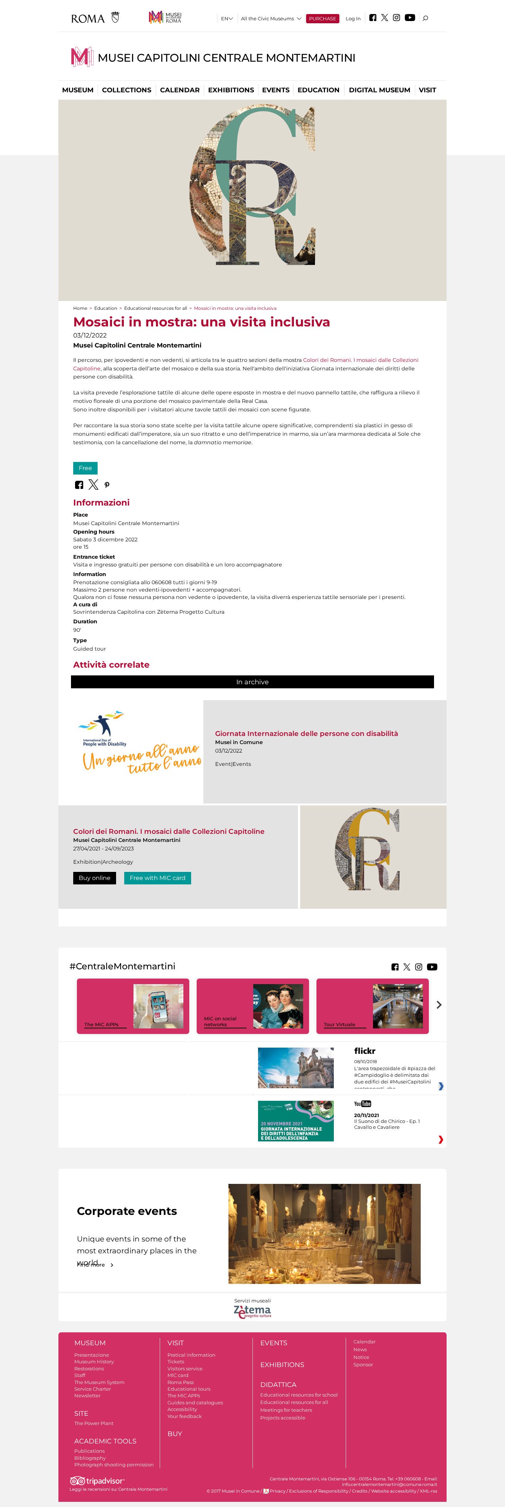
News (360, 1349)
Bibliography (90, 1458)
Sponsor (363, 1364)
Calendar (180, 90)
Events (275, 90)
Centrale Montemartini (142, 1489)
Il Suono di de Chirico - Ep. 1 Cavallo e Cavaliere (387, 1124)
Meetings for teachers (286, 1410)
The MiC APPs (101, 1024)
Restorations (89, 1368)
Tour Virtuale (339, 1024)
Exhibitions (231, 90)
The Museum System (99, 1382)
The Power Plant (93, 1423)
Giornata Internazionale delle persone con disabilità (306, 733)
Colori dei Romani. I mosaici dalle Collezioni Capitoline (169, 831)
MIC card (178, 1375)
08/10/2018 (394, 1075)
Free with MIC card (158, 877)
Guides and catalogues (195, 1402)
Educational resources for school (299, 1395)
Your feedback (184, 1416)
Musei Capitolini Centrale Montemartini (227, 58)
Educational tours (188, 1389)
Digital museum (379, 90)
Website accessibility (393, 1491)
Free (85, 468)
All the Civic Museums (267, 18)
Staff (79, 1375)
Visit (427, 90)
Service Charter (92, 1389)
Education (319, 90)
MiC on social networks (220, 1021)
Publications (89, 1451)
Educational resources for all (155, 308)
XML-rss (428, 1491)
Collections (126, 90)
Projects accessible (282, 1418)
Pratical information (191, 1355)
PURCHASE (322, 18)
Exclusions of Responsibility (318, 1491)
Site (81, 1413)
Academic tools (105, 1441)
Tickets (175, 1361)
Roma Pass (180, 1382)
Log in (353, 18)
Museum (78, 90)
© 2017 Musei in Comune (233, 1491)
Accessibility (182, 1409)
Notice (361, 1357)
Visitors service (185, 1368)
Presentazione (91, 1355)
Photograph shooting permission (114, 1464)
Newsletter (87, 1395)
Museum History (94, 1361)
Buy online (95, 877)
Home (80, 308)
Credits (359, 1491)
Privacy (277, 1491)
